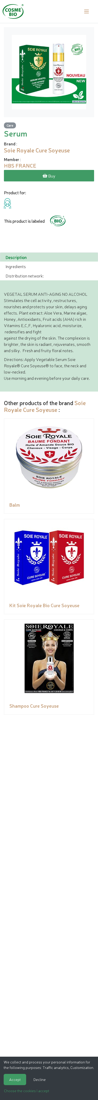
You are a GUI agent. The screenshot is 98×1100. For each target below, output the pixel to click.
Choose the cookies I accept (26, 1090)
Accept (15, 1079)
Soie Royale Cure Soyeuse (45, 406)
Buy (51, 176)
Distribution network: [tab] (24, 276)
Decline (39, 1079)
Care (10, 125)
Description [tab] (16, 257)
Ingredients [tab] (15, 266)
